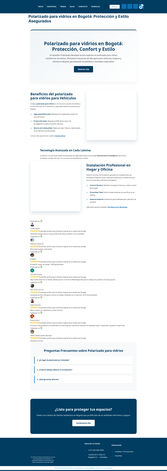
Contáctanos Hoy (83, 423)
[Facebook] (124, 6)
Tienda (63, 7)
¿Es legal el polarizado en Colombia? (54, 360)
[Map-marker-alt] (135, 6)
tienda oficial (60, 136)
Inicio (40, 7)
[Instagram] (129, 6)
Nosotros (51, 7)
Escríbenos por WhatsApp (117, 207)
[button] (106, 7)
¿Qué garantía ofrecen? (49, 379)
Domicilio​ (95, 7)
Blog (72, 7)
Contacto (82, 7)
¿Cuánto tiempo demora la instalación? (55, 370)
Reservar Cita (83, 69)
